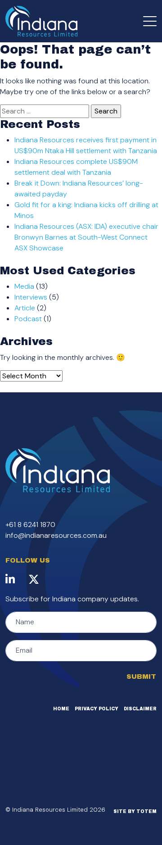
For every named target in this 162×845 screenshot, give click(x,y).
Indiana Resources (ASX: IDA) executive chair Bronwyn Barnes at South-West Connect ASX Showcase (86, 237)
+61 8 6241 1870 (30, 524)
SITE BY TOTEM (135, 811)
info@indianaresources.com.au (56, 535)
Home (61, 708)
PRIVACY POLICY (96, 708)
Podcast (28, 318)
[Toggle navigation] (150, 21)
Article (24, 308)
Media (24, 286)
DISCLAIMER (140, 708)
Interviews (30, 297)
